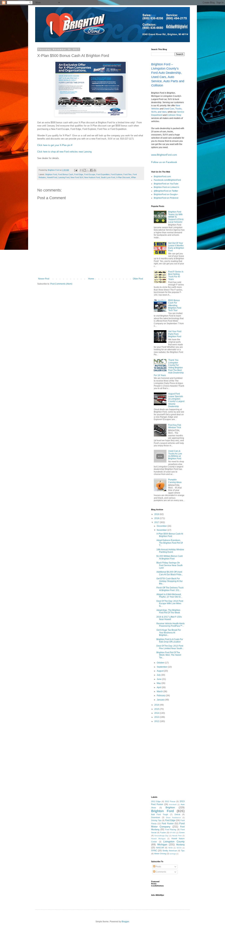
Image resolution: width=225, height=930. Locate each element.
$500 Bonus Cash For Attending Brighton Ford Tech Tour (174, 305)
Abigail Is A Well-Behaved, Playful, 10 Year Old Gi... (169, 595)
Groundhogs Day (161, 836)
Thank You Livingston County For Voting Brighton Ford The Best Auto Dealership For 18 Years (169, 367)
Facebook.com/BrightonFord (167, 180)
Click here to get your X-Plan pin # (55, 145)
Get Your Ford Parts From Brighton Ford (174, 334)
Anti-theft (172, 804)
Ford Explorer (116, 174)
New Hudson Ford (92, 177)
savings (173, 854)
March (160, 691)
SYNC (154, 850)
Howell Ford (52, 177)
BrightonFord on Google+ (166, 194)
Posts (158, 866)
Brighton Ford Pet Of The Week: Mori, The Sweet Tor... (168, 655)
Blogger (125, 921)
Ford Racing (170, 829)
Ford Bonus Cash (65, 174)
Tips (183, 851)
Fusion (163, 832)
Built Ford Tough (159, 814)
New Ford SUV (76, 177)
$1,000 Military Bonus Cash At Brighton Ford (169, 557)
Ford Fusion (167, 823)
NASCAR (160, 848)
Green (182, 832)
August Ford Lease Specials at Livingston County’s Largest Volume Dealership (176, 400)
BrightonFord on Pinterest (166, 198)
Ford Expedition (103, 174)
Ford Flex (127, 174)
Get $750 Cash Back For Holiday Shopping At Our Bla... (169, 581)
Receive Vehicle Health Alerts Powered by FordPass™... (170, 624)
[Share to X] (88, 170)
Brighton (170, 807)
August (160, 671)
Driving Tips (156, 820)
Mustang (180, 844)
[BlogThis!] (84, 170)
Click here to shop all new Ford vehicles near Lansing (64, 151)
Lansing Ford (63, 177)
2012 (157, 721)
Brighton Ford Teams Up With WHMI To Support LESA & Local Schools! (176, 217)
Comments (160, 872)
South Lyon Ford (108, 177)
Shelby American (169, 851)
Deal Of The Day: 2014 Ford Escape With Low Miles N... (169, 603)
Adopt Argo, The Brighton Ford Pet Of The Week (168, 611)
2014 (157, 713)
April (159, 687)
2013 (157, 717)
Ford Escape (89, 174)
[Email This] (81, 170)
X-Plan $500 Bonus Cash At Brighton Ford (169, 535)
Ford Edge (78, 174)
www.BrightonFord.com (164, 154)
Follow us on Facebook (164, 162)
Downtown (155, 817)
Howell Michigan (158, 839)
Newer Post (43, 279)
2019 (157, 514)
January (161, 700)
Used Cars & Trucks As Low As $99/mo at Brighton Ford (175, 455)
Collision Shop (174, 115)
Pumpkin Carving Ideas (175, 480)
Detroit (177, 814)
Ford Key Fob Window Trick (174, 426)
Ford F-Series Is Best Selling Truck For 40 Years (175, 275)
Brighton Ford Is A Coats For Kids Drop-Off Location (169, 640)
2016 (157, 705)
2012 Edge (156, 801)
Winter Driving (160, 854)
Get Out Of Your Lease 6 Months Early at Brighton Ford (176, 247)
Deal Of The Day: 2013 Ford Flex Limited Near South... (170, 647)
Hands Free (177, 836)
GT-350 (173, 833)
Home (91, 279)
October (161, 662)
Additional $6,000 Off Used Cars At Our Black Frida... (169, 573)
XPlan (133, 177)
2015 (157, 709)
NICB (170, 848)
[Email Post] (75, 170)
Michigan (162, 844)
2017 (157, 522)
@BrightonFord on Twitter (166, 191)
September (162, 667)
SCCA (179, 848)
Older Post (138, 279)
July (159, 675)
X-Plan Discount (123, 177)
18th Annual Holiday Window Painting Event (170, 550)
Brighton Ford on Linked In (166, 187)
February (161, 695)
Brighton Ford (51, 174)
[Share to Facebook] (91, 170)
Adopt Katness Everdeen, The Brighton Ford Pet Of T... (169, 543)
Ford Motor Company (168, 825)
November (162, 530)
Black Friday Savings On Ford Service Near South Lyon (169, 565)
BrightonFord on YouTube (166, 183)
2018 (157, 518)
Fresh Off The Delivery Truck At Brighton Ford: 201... (170, 588)
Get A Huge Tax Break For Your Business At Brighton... (168, 632)
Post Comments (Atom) (61, 284)
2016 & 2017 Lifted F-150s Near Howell (169, 618)
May (159, 683)
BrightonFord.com (162, 176)
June (159, 679)
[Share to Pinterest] (95, 170)
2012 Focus (170, 801)
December (162, 526)
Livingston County (174, 841)
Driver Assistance (173, 817)
